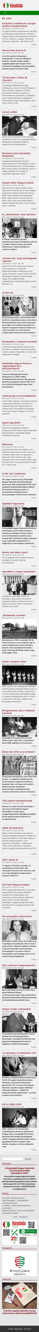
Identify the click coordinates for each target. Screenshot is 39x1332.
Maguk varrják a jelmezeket (16, 1009)
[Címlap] (13, 5)
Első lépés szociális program (13, 1198)
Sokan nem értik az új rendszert (18, 751)
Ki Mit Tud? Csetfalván (13, 473)
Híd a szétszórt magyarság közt (18, 965)
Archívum (27, 1329)
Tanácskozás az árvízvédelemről (19, 396)
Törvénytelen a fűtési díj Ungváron (14, 78)
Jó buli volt (7, 292)
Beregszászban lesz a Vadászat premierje (18, 711)
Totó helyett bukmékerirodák (17, 800)
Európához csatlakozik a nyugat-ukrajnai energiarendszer (19, 24)
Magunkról (18, 1329)
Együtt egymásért (11, 422)
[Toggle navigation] (5, 13)
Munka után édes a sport (15, 552)
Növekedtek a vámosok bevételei (19, 341)
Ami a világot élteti (11, 1104)
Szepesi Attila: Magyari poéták (18, 182)
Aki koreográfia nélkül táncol (17, 916)
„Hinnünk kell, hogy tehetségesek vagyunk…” (19, 259)
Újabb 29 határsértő (12, 828)
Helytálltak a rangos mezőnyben (18, 571)
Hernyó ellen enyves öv (14, 50)
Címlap (10, 1329)
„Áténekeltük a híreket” (14, 615)
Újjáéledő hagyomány (13, 503)
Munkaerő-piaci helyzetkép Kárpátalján (16, 154)
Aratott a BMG (9, 112)
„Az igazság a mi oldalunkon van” (19, 1053)
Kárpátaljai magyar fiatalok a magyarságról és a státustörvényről (17, 366)
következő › (23, 1217)
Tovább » (34, 44)
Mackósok (7, 444)
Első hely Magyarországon (16, 884)
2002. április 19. (10, 859)
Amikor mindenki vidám (14, 661)
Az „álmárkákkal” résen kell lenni (18, 214)
